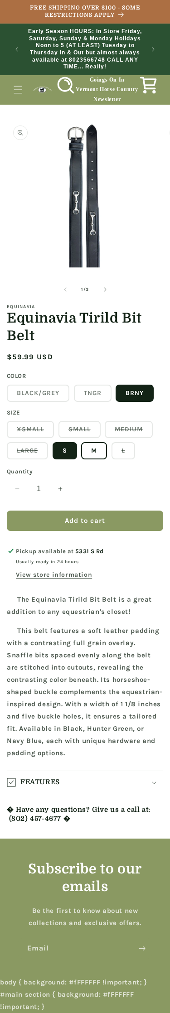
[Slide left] (65, 289)
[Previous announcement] (17, 49)
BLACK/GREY (43, 395)
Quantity (20, 471)
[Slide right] (105, 289)
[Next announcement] (153, 49)
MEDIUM (134, 431)
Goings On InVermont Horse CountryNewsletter (107, 89)
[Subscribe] (142, 948)
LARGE (32, 452)
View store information (54, 575)
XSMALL (35, 431)
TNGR (98, 395)
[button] (18, 90)
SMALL (84, 431)
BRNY (135, 393)
